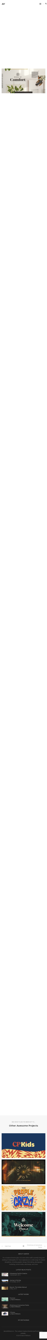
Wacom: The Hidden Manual (18, 1287)
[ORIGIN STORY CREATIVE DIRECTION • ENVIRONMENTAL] (23, 1171)
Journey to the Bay (15, 1280)
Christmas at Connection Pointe (19, 1305)
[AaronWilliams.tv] (3, 3)
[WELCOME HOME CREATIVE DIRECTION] (23, 1224)
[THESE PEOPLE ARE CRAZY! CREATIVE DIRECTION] (23, 1198)
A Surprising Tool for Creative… (19, 1273)
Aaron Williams (15, 1299)
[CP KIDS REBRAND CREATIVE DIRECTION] (23, 1145)
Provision (12, 1298)
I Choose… (13, 1312)
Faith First (8, 1246)
